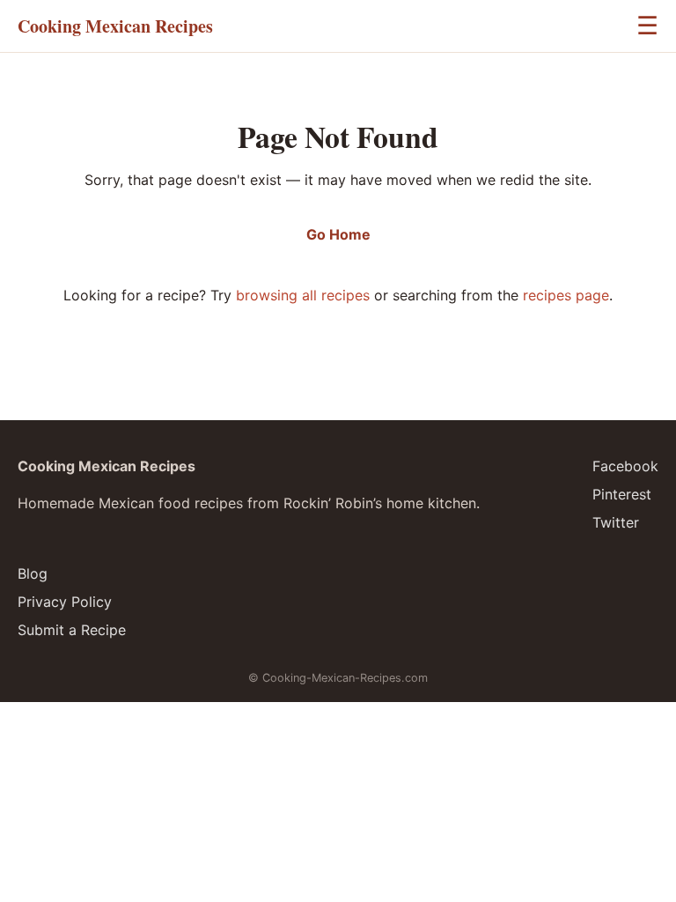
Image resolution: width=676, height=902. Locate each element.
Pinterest (621, 494)
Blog (33, 573)
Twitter (615, 522)
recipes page (566, 295)
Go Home (338, 234)
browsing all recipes (303, 295)
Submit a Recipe (72, 630)
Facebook (625, 466)
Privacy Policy (65, 601)
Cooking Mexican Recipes (115, 26)
